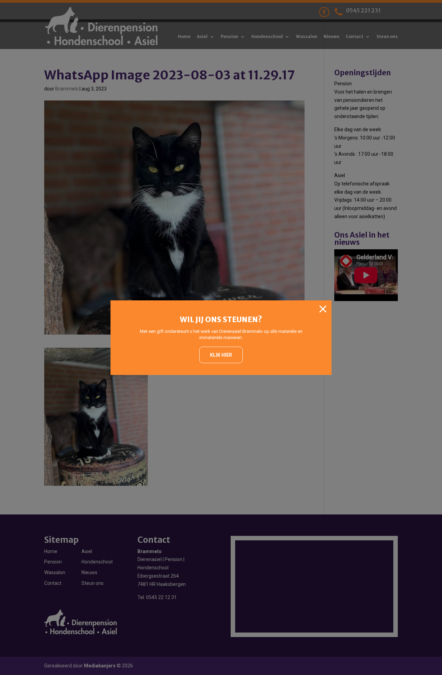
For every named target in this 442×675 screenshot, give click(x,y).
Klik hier (221, 355)
